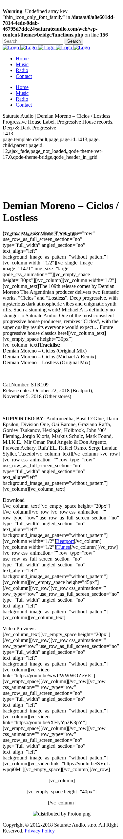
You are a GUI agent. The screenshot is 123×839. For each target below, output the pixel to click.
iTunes (63, 547)
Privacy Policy (40, 830)
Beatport (65, 541)
